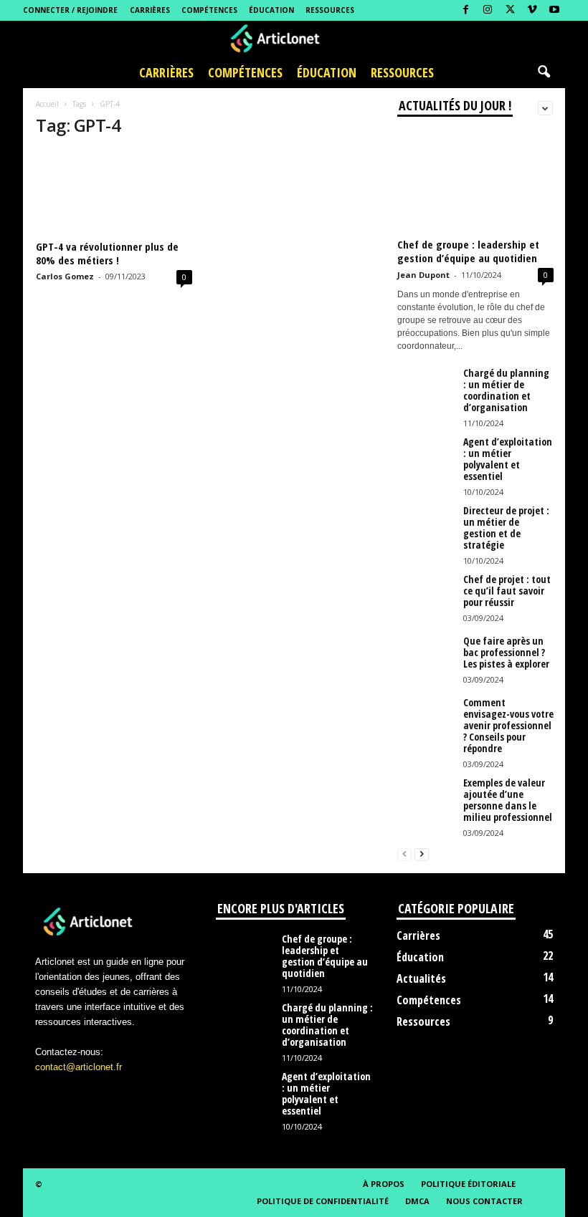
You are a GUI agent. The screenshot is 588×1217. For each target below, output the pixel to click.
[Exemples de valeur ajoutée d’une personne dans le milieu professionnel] (426, 798)
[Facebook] (465, 10)
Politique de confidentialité (323, 1201)
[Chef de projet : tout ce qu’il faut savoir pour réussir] (426, 595)
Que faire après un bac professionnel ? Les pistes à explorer (506, 652)
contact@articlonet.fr (78, 1067)
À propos (383, 1183)
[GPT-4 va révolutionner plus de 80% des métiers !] (114, 192)
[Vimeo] (532, 10)
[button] (543, 72)
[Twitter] (509, 10)
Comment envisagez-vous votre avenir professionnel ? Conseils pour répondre (508, 725)
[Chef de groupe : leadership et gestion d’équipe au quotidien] (475, 180)
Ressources (329, 10)
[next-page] (421, 853)
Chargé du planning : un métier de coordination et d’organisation (506, 390)
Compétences (209, 10)
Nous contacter (484, 1201)
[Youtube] (554, 10)
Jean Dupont (423, 274)
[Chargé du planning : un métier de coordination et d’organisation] (426, 388)
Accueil (47, 104)
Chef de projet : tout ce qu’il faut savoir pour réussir (507, 590)
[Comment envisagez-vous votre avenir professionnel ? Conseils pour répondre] (426, 718)
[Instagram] (487, 10)
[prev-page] (404, 853)
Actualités (421, 978)
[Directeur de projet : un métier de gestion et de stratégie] (426, 526)
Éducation (271, 10)
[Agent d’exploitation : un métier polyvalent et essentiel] (426, 457)
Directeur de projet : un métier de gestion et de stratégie (506, 528)
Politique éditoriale (468, 1183)
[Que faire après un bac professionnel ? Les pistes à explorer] (426, 656)
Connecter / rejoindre (70, 10)
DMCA (417, 1201)
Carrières (150, 10)
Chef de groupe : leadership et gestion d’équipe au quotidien (468, 251)
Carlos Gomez (65, 276)
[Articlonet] (294, 39)
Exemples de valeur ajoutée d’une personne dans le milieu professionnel (507, 800)
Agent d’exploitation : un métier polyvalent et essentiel (507, 459)
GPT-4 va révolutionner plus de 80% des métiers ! (107, 253)
